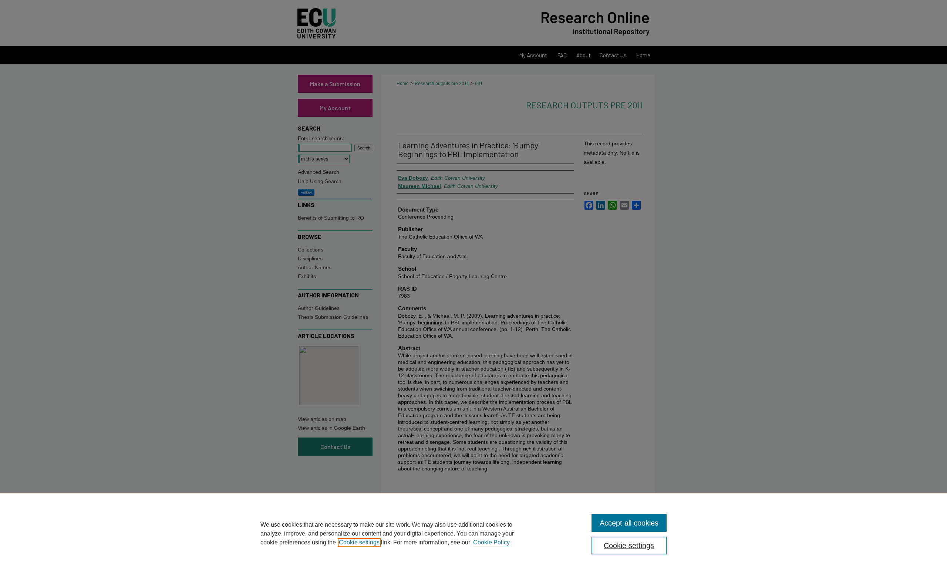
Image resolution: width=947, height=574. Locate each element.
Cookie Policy (491, 542)
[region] (473, 533)
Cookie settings (359, 542)
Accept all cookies (629, 523)
